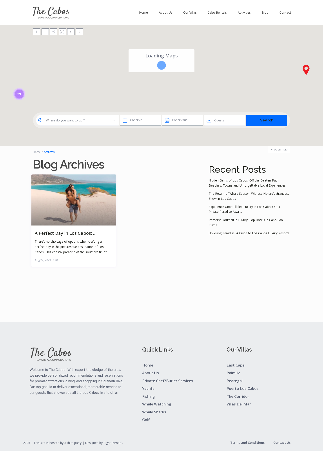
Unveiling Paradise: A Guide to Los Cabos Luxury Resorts (249, 233)
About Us (165, 12)
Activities (244, 12)
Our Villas (190, 12)
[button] (306, 69)
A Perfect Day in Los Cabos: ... (65, 233)
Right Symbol (112, 443)
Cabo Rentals (217, 12)
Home (143, 12)
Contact (285, 12)
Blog (265, 12)
